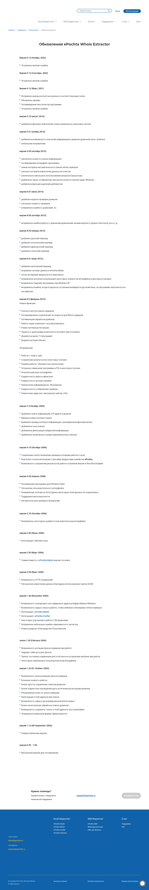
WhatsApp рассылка (95, 827)
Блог (138, 21)
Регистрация (132, 11)
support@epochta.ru (85, 795)
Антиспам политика (60, 881)
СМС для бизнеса (94, 830)
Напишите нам (131, 795)
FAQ (123, 827)
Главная (11, 30)
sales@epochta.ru (15, 840)
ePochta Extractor (60, 833)
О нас (124, 21)
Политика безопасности (96, 881)
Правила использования (130, 881)
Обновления (33, 30)
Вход (117, 11)
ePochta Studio (59, 824)
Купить (91, 21)
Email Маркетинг (46, 21)
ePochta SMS (92, 824)
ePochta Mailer (46, 560)
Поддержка (107, 21)
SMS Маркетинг (71, 21)
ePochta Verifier (42, 616)
